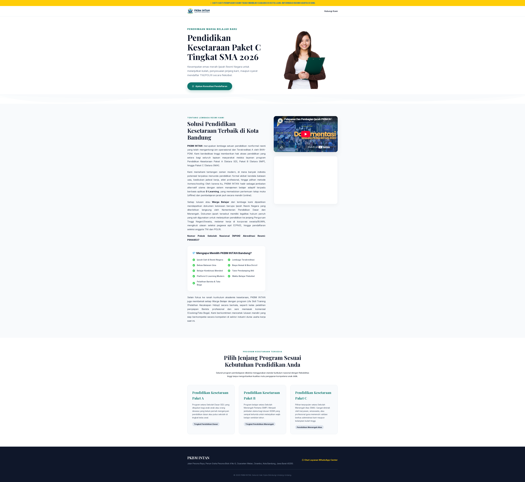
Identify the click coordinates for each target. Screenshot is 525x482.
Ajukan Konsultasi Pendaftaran (211, 86)
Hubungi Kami (331, 11)
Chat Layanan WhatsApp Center (321, 460)
